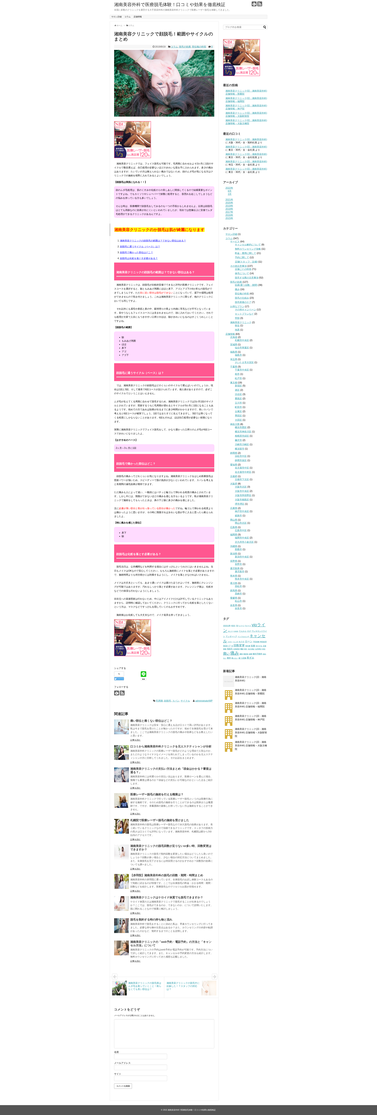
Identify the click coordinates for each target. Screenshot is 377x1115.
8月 (230, 191)
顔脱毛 (167, 701)
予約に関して (242, 257)
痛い (226, 653)
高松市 (238, 586)
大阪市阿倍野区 (243, 495)
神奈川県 (235, 424)
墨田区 (238, 415)
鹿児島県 (235, 568)
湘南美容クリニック (240, 322)
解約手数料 (257, 654)
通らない (234, 658)
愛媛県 (233, 598)
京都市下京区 (242, 479)
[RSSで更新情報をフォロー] (259, 3)
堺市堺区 (239, 504)
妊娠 (253, 645)
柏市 (237, 374)
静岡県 (233, 453)
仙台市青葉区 (242, 347)
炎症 (263, 649)
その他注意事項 (238, 266)
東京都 (233, 382)
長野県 (233, 561)
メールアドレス (122, 1063)
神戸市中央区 (242, 511)
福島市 (238, 355)
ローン (248, 641)
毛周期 (159, 701)
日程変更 (236, 649)
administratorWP (204, 701)
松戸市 (238, 378)
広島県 (233, 527)
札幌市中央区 (242, 340)
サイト (117, 1074)
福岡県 (233, 534)
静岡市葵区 (241, 460)
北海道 (233, 337)
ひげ (249, 631)
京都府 (233, 476)
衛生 (237, 325)
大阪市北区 (241, 487)
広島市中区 (241, 530)
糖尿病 (245, 654)
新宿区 (238, 385)
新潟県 (233, 553)
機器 (242, 649)
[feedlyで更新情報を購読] (254, 3)
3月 (230, 194)
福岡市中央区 (242, 537)
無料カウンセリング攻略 (248, 249)
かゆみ (235, 631)
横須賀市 (239, 448)
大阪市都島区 (242, 499)
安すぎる (259, 646)
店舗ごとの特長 (243, 269)
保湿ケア (227, 646)
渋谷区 (238, 394)
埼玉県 (233, 359)
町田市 (238, 407)
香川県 (233, 583)
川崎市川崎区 (242, 444)
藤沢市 (238, 440)
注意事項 (258, 649)
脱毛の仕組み (242, 298)
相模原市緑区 (242, 436)
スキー (230, 642)
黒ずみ (250, 657)
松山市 (238, 601)
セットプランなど (244, 314)
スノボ (235, 642)
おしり (230, 631)
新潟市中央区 (242, 557)
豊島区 (238, 398)
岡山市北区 (241, 523)
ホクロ (241, 642)
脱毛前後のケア (243, 302)
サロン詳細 (116, 16)
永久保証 (251, 649)
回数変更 (239, 645)
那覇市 (238, 549)
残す (245, 649)
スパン (175, 701)
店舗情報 (138, 16)
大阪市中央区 (242, 491)
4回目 (233, 625)
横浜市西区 (241, 427)
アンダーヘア (231, 636)
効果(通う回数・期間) (246, 285)
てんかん (243, 631)
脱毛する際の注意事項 (246, 277)
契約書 (247, 646)
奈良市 (238, 608)
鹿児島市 (239, 571)
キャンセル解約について (248, 244)
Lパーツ (242, 625)
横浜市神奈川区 (243, 431)
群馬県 (233, 590)
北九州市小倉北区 (244, 542)
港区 (237, 390)
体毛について (242, 273)
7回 (237, 625)
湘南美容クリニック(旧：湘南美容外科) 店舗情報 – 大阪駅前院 (251, 732)
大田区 (238, 420)
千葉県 (233, 366)
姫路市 (238, 515)
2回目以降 (226, 625)
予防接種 (256, 642)
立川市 (238, 403)
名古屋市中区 (242, 468)
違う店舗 (242, 658)
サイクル (185, 701)
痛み (237, 289)
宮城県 (233, 344)
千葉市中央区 (242, 370)
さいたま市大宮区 (244, 362)
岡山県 (233, 520)
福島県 (233, 352)
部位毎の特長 (199, 46)
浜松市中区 (241, 456)
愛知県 (233, 464)
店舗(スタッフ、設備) (246, 261)
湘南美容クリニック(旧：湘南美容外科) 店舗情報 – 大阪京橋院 (251, 745)
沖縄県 (233, 546)
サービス (235, 241)
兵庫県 (233, 508)
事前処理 (263, 642)
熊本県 (233, 576)
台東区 (238, 411)
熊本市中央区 (242, 579)
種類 (241, 654)
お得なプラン (237, 306)
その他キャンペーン (245, 309)
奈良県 (233, 605)
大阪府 (233, 483)
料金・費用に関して (245, 253)
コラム (127, 16)
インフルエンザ (243, 636)
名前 (116, 1052)
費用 (229, 658)
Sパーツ (248, 625)
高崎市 (238, 593)
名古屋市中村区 (243, 472)
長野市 (238, 564)
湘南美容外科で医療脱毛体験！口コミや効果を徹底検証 (169, 4)
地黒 (237, 330)
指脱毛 (230, 649)
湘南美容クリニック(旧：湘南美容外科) (246, 139)
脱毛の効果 (185, 46)
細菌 (250, 654)
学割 (237, 318)
